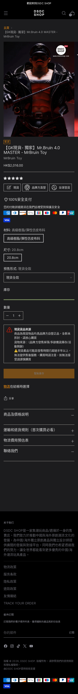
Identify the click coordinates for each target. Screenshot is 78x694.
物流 (7, 386)
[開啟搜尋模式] (64, 13)
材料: (24, 230)
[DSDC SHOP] (39, 13)
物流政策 (10, 567)
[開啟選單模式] (6, 13)
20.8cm (12, 258)
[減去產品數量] (19, 316)
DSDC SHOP (27, 661)
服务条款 (10, 574)
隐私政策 (10, 581)
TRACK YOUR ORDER (20, 603)
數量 (7, 307)
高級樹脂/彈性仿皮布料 (23, 238)
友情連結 (10, 596)
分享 (11, 398)
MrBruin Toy (13, 158)
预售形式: (17, 269)
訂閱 (71, 632)
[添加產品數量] (7, 316)
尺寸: (13, 250)
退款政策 (10, 589)
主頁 (6, 27)
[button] (14, 178)
